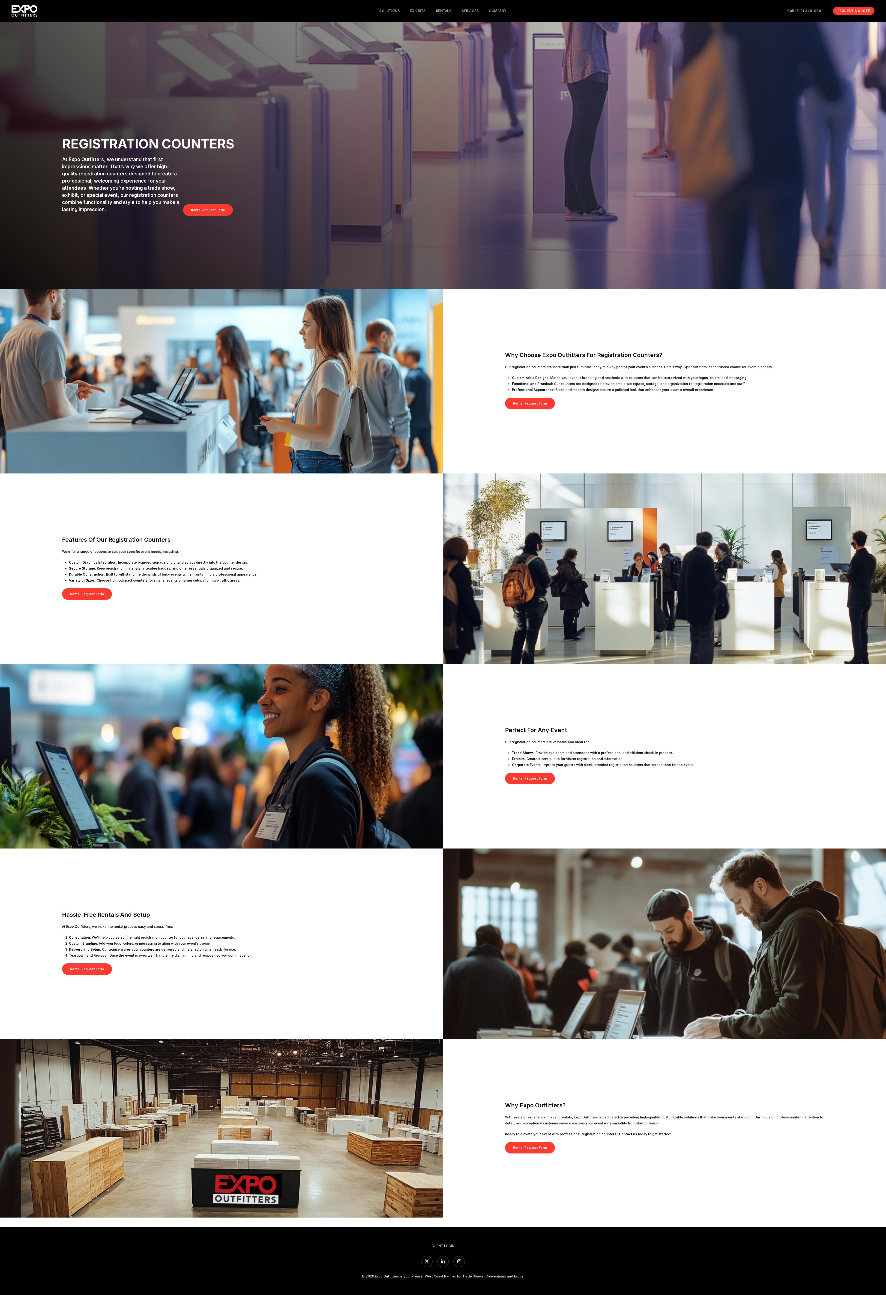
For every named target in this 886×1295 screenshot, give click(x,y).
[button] (208, 210)
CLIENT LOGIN (443, 1246)
